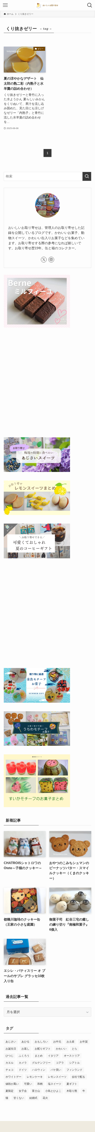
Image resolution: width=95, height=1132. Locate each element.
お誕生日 (11, 1048)
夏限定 (9, 1090)
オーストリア (72, 1055)
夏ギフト (71, 1083)
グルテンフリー (41, 1062)
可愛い (28, 1083)
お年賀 (84, 1041)
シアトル (74, 1062)
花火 (45, 1097)
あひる (25, 1041)
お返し (25, 1048)
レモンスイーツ (57, 1076)
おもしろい (41, 1041)
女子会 (23, 1090)
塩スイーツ (54, 1083)
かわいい (61, 1048)
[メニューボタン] (5, 5)
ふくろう (24, 1055)
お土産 (70, 1041)
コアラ (60, 1062)
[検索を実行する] (86, 176)
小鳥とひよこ (53, 1090)
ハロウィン (38, 1069)
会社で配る (78, 1076)
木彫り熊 (71, 1090)
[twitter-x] (44, 259)
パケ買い (56, 1069)
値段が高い (12, 1083)
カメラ (23, 1062)
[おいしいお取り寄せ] (47, 5)
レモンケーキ (35, 1076)
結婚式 (33, 1097)
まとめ (39, 1055)
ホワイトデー (13, 1076)
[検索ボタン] (89, 5)
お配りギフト (43, 1048)
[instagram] (51, 259)
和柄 (40, 1083)
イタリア (53, 1055)
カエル (9, 1062)
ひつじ (9, 1055)
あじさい (11, 1041)
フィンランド (74, 1069)
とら (74, 1048)
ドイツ (23, 1069)
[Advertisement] (47, 383)
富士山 (36, 1090)
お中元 (57, 1041)
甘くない (18, 1097)
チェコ (9, 1069)
